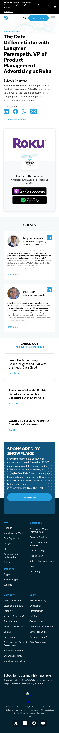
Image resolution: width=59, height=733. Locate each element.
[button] (55, 7)
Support (7, 574)
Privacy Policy (48, 707)
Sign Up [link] (12, 430)
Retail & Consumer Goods (42, 561)
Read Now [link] (13, 403)
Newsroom (9, 637)
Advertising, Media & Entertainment (39, 530)
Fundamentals (36, 610)
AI (5, 548)
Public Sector (36, 555)
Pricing (7, 562)
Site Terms (9, 710)
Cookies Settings (47, 710)
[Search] (24, 18)
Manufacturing (36, 550)
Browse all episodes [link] (17, 119)
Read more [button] (12, 274)
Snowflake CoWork (13, 532)
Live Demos (35, 605)
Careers (7, 610)
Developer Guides (38, 631)
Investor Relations (13, 616)
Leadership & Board (13, 605)
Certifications (36, 621)
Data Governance (38, 642)
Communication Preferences (27, 710)
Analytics (8, 543)
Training (33, 616)
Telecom (33, 566)
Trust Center (10, 621)
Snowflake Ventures (13, 650)
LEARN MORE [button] (29, 497)
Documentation (37, 637)
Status (7, 584)
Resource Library (37, 600)
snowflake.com (18, 487)
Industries (35, 523)
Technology (35, 571)
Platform (8, 527)
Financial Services (38, 537)
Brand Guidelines (12, 626)
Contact (7, 631)
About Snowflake (12, 600)
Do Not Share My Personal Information (29, 713)
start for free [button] (38, 18)
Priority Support (11, 579)
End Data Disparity (13, 655)
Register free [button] (8, 11)
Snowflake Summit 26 (14, 661)
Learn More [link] (14, 373)
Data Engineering (12, 538)
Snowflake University (40, 626)
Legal (30, 716)
